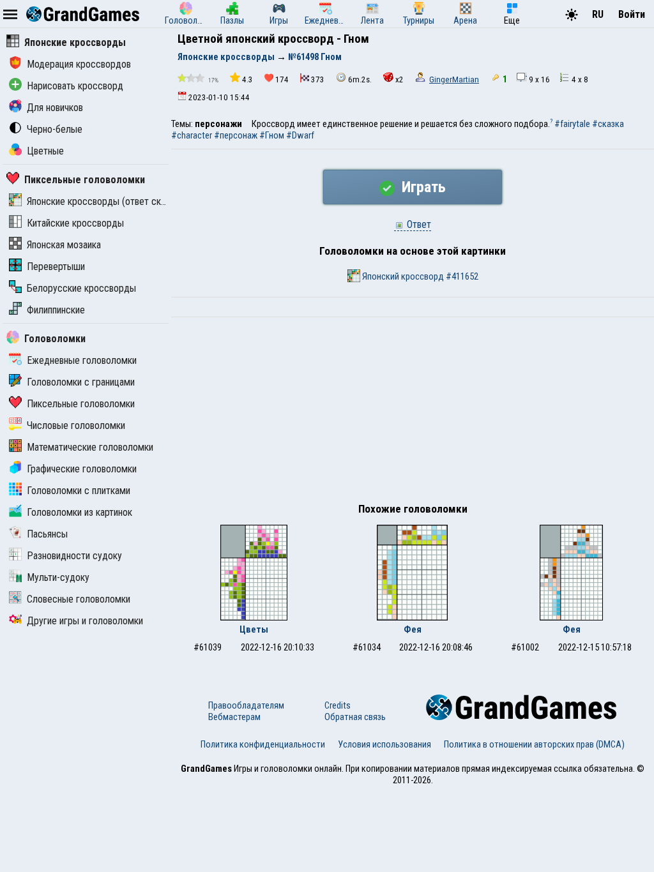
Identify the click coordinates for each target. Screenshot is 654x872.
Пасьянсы (47, 534)
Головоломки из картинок (79, 512)
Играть (422, 187)
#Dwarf (300, 135)
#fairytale (572, 124)
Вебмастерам (234, 717)
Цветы (254, 629)
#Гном (271, 135)
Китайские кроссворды (75, 223)
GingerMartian (454, 79)
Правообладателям (246, 705)
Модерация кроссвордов (79, 64)
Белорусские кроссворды (81, 288)
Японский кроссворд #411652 (419, 276)
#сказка (608, 124)
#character (191, 135)
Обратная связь (355, 717)
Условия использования (384, 744)
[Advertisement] (412, 413)
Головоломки (55, 339)
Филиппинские (56, 310)
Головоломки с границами (81, 382)
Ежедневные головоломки (82, 360)
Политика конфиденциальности (263, 744)
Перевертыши (56, 266)
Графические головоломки (82, 469)
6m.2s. (360, 79)
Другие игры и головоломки (85, 621)
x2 (399, 79)
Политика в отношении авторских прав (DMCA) (534, 744)
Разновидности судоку (74, 556)
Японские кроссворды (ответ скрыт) (103, 201)
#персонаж (235, 135)
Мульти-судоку (58, 577)
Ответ (417, 224)
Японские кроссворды (75, 42)
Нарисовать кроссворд (75, 86)
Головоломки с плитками (78, 491)
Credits (337, 705)
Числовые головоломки (76, 425)
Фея (413, 629)
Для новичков (55, 107)
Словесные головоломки (78, 599)
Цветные (45, 151)
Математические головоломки (90, 447)
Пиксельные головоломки (84, 180)
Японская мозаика (64, 245)
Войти (631, 14)
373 (317, 79)
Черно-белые (54, 129)
